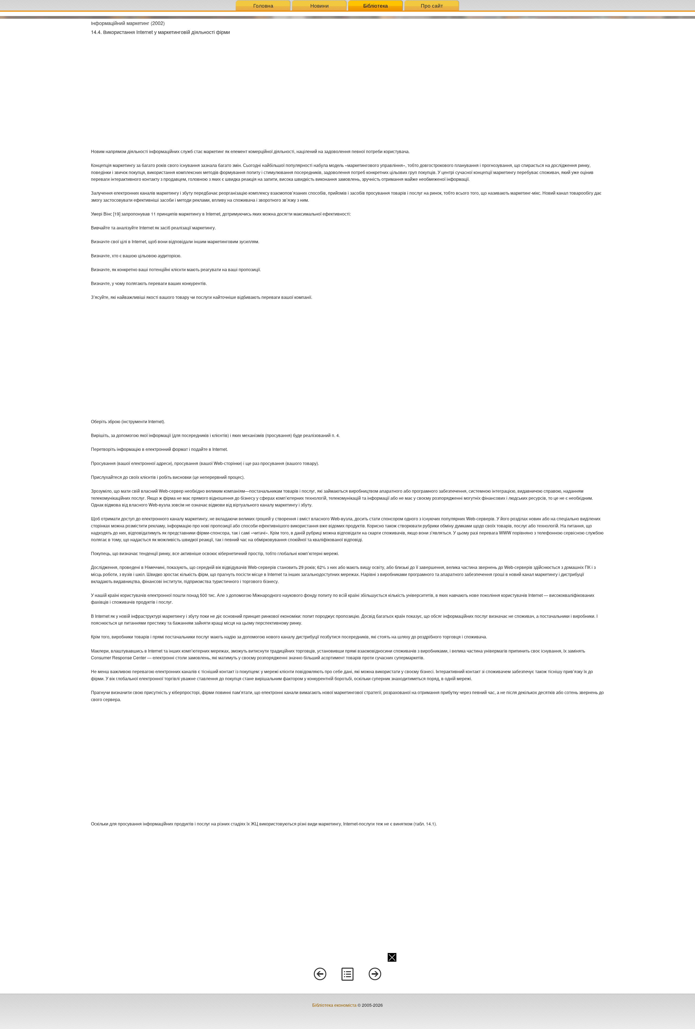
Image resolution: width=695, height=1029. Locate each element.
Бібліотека (375, 5)
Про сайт (432, 5)
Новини (319, 5)
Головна (263, 5)
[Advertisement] (43, 100)
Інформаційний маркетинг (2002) (128, 22)
